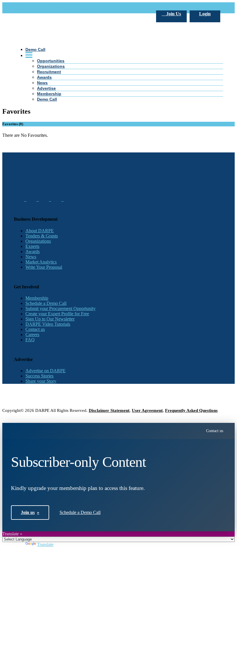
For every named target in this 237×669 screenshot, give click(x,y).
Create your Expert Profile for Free (57, 313)
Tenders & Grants (41, 235)
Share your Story (40, 381)
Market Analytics (41, 261)
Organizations (38, 241)
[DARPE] (118, 138)
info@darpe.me (77, 7)
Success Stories (39, 375)
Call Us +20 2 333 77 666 (38, 7)
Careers (32, 334)
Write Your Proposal (43, 267)
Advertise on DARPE (45, 370)
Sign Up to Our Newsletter (50, 318)
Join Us (173, 13)
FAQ (30, 339)
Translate (45, 544)
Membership (36, 298)
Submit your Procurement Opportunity (60, 308)
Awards (32, 251)
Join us (30, 512)
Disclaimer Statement (109, 410)
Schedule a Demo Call (45, 303)
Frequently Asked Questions (191, 410)
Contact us (35, 329)
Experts (32, 246)
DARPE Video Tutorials (47, 324)
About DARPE (39, 230)
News (30, 256)
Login (205, 13)
